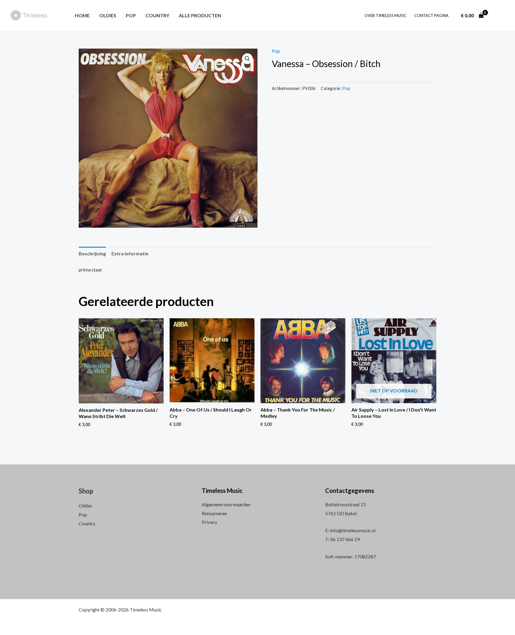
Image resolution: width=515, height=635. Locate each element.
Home (82, 15)
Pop (131, 15)
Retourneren (214, 513)
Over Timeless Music (385, 15)
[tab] (92, 253)
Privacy (209, 522)
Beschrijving (92, 253)
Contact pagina (431, 15)
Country (157, 15)
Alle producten (200, 15)
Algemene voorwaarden (226, 504)
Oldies (107, 15)
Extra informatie (129, 253)
